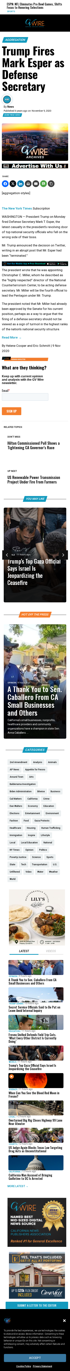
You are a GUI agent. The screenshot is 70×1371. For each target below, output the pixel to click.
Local (12, 1117)
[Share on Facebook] (5, 183)
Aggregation (15, 40)
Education (14, 1031)
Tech (60, 11)
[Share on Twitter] (13, 183)
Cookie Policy (23, 1366)
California (14, 1171)
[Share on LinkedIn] (20, 183)
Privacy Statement (42, 1366)
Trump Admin (16, 1004)
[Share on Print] (28, 183)
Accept (35, 1358)
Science (13, 1089)
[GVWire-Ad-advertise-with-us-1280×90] (35, 167)
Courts (13, 1144)
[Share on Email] (35, 183)
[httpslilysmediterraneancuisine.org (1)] (37, 944)
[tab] (24, 951)
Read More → (12, 337)
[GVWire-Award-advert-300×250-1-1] (36, 1245)
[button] (64, 1321)
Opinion (12, 683)
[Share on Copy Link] (51, 183)
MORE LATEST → (17, 1186)
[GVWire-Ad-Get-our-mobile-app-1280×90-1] (35, 265)
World (12, 1062)
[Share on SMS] (43, 183)
